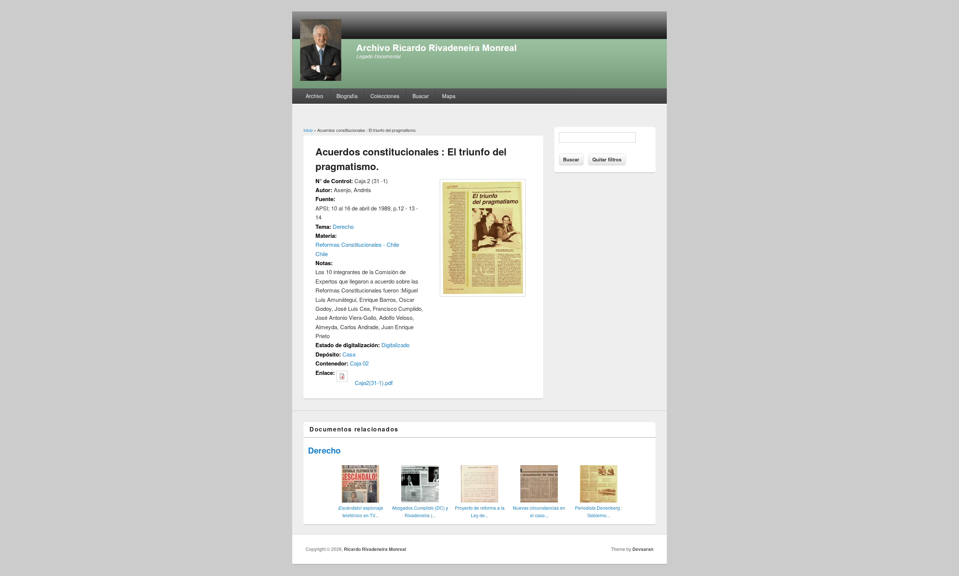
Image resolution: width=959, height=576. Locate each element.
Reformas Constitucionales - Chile (357, 244)
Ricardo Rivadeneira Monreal (375, 549)
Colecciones (384, 96)
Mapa (449, 96)
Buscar (420, 96)
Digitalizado (395, 345)
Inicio (308, 130)
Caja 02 (359, 363)
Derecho (343, 226)
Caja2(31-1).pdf (374, 382)
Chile (321, 254)
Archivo (314, 96)
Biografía (347, 96)
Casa (349, 354)
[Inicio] (479, 86)
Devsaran (642, 549)
